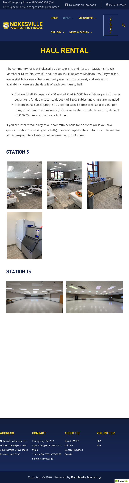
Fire (99, 445)
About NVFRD (71, 440)
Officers (68, 445)
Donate (68, 454)
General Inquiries (73, 449)
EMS (99, 440)
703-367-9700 (40, 2)
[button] (72, 18)
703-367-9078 (53, 454)
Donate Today (117, 4)
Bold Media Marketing (86, 477)
